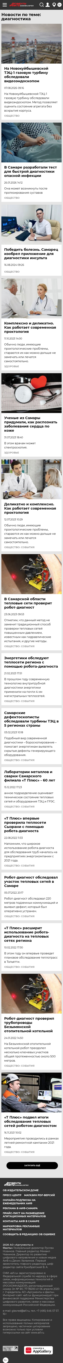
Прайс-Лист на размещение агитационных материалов (24, 1215)
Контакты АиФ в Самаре (21, 1221)
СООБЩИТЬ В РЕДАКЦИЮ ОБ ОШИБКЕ (29, 1234)
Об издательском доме (20, 1190)
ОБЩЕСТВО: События (19, 547)
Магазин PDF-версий (39, 1195)
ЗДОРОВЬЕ (11, 366)
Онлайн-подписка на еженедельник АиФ (19, 1201)
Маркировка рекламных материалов (21, 1228)
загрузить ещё (32, 1165)
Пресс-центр (12, 1195)
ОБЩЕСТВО (12, 116)
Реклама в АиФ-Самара (20, 1208)
